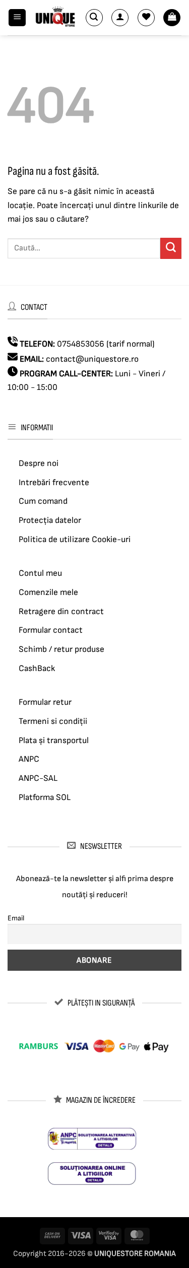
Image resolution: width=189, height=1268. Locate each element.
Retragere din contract (61, 612)
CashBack (37, 668)
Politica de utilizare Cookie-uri (75, 540)
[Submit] (170, 248)
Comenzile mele (48, 592)
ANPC (29, 759)
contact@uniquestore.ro (92, 359)
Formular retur (45, 702)
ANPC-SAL (38, 778)
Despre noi (38, 463)
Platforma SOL (45, 797)
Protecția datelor (50, 520)
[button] (17, 18)
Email (16, 918)
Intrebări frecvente (54, 483)
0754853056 (80, 344)
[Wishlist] (146, 17)
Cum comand (43, 501)
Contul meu (40, 573)
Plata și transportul (54, 741)
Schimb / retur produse (61, 649)
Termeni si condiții (53, 721)
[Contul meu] (120, 17)
